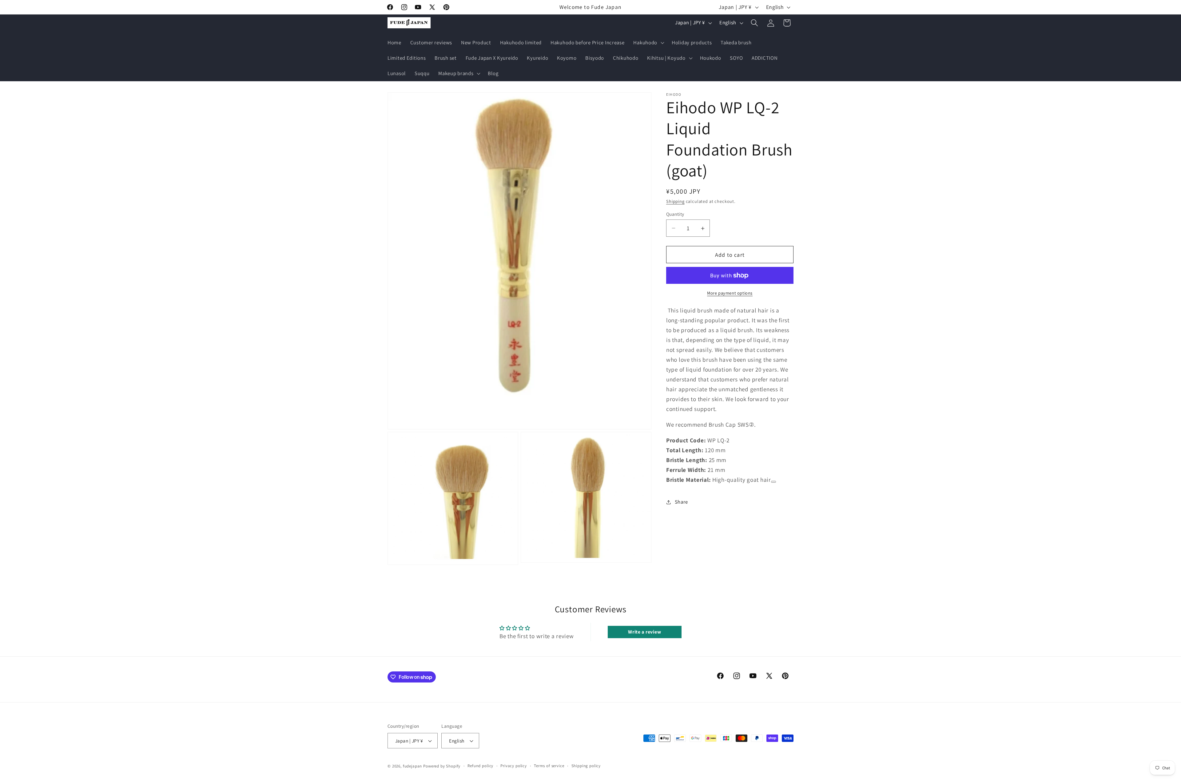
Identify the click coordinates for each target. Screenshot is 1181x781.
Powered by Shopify (441, 766)
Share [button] (681, 501)
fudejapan (412, 766)
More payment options (730, 293)
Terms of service (549, 766)
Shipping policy (586, 766)
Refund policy (480, 766)
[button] (648, 42)
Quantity (675, 214)
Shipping (675, 201)
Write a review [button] (644, 632)
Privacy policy (513, 766)
